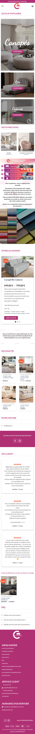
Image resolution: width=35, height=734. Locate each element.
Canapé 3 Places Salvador (24, 406)
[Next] (30, 290)
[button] (2, 6)
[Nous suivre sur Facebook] (15, 441)
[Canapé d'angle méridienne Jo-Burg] (9, 364)
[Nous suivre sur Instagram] (20, 441)
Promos (28, 313)
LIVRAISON (5, 663)
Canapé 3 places (15, 311)
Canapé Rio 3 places (13, 279)
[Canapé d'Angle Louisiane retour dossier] (26, 364)
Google (31, 573)
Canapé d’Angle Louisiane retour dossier (24, 377)
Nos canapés (21, 313)
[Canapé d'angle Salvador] (9, 394)
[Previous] (4, 290)
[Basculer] (2, 426)
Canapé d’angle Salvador (7, 406)
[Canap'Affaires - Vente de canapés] (17, 6)
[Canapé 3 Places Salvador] (26, 394)
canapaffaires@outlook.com (9, 687)
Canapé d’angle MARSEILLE (5, 599)
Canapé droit (14, 313)
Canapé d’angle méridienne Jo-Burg (8, 376)
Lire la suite (11, 318)
